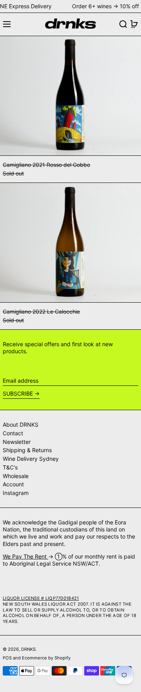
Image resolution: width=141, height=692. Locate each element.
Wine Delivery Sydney (31, 458)
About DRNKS (20, 424)
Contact (13, 433)
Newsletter (17, 441)
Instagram (16, 492)
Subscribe (18, 393)
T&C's (10, 467)
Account (13, 484)
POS (7, 658)
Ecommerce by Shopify (46, 658)
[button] (123, 24)
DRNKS (28, 649)
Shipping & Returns (27, 450)
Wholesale (16, 476)
